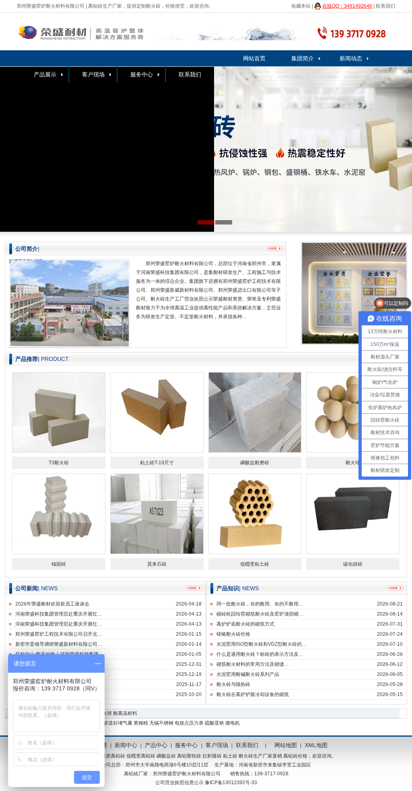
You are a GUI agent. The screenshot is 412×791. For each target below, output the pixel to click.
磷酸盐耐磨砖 (254, 463)
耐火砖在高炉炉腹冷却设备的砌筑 (252, 694)
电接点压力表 (189, 723)
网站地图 (285, 745)
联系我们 (385, 6)
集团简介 (302, 58)
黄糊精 (141, 723)
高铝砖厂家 (136, 774)
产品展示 (45, 74)
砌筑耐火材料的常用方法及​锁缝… (252, 664)
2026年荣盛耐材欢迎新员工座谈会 (52, 604)
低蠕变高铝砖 (140, 756)
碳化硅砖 (353, 564)
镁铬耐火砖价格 (233, 634)
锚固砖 (59, 564)
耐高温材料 (125, 713)
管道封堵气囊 (117, 723)
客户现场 (93, 74)
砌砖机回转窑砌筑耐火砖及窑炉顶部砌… (259, 614)
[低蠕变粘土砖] (255, 513)
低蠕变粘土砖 (254, 564)
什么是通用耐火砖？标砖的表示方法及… (259, 654)
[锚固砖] (58, 513)
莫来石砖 (157, 564)
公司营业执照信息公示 (179, 782)
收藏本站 (301, 6)
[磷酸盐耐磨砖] (255, 412)
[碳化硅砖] (353, 513)
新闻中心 (126, 745)
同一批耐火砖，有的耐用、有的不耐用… (259, 604)
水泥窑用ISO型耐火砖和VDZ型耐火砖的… (261, 644)
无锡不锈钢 (161, 723)
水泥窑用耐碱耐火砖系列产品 (247, 674)
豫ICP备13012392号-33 (231, 782)
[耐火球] (353, 412)
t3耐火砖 (59, 463)
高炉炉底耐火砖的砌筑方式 (245, 624)
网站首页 (254, 58)
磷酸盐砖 (166, 756)
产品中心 (156, 745)
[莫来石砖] (157, 513)
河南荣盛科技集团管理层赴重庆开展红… (58, 614)
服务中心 (141, 74)
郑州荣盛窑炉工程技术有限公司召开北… (58, 634)
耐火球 (353, 463)
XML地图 (316, 745)
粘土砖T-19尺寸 (157, 463)
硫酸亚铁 (214, 723)
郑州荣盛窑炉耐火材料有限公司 (50, 6)
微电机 (232, 723)
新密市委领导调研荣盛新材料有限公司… (58, 644)
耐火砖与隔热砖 (233, 684)
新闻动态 (351, 58)
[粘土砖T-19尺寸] (157, 412)
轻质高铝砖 (113, 756)
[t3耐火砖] (58, 412)
